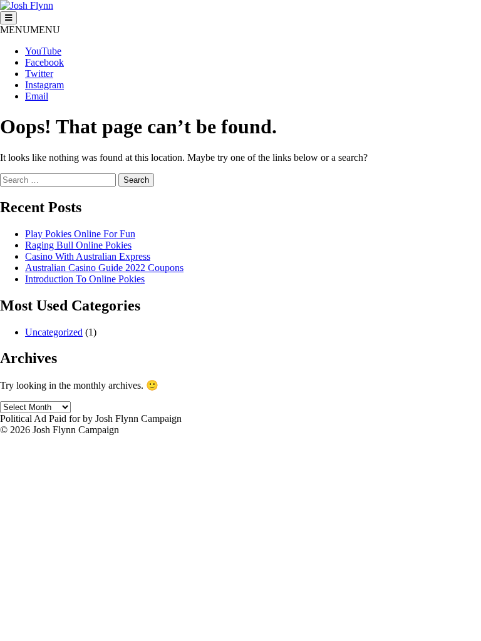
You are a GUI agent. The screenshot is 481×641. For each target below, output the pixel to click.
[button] (30, 29)
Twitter (39, 73)
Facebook (44, 62)
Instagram (44, 84)
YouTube (43, 51)
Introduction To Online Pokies (85, 279)
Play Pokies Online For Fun (80, 233)
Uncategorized (54, 332)
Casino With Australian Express (87, 256)
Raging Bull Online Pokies (78, 245)
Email (36, 96)
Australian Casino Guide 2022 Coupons (104, 267)
